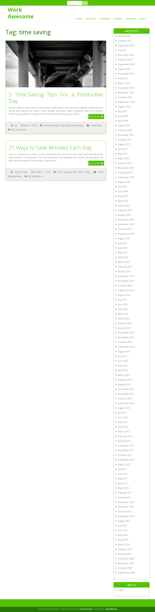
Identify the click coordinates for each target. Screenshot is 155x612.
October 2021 (125, 40)
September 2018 (126, 102)
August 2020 (124, 69)
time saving (77, 125)
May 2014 (123, 309)
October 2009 (125, 568)
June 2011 (123, 473)
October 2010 (125, 511)
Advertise (131, 18)
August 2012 (124, 408)
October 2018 (125, 97)
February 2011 (125, 492)
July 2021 (122, 50)
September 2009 (126, 572)
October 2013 (125, 342)
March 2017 (124, 158)
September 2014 (126, 290)
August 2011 (124, 464)
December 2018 (126, 87)
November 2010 (126, 506)
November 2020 (126, 54)
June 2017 (123, 149)
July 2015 (122, 243)
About (142, 18)
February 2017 (125, 163)
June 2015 (123, 247)
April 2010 (123, 539)
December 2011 (126, 445)
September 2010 (126, 516)
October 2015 (125, 229)
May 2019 (123, 78)
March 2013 (124, 375)
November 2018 (126, 92)
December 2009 (126, 558)
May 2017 (123, 153)
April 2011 (123, 483)
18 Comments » (35, 176)
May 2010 (123, 535)
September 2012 (126, 403)
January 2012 (124, 440)
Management (14, 176)
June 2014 (123, 304)
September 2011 (126, 459)
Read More (94, 116)
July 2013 (122, 356)
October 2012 (125, 398)
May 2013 (123, 365)
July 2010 (122, 525)
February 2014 (125, 323)
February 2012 (125, 436)
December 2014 (126, 276)
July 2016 (122, 186)
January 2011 (124, 497)
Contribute (104, 18)
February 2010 (125, 549)
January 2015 (124, 271)
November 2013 (126, 337)
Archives (118, 18)
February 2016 (125, 210)
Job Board (91, 18)
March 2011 (124, 488)
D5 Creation (86, 609)
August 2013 (124, 351)
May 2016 (123, 196)
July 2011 (122, 469)
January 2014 (124, 328)
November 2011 (126, 450)
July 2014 (122, 299)
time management (67, 172)
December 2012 (126, 389)
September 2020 (126, 64)
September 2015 (126, 233)
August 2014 (124, 295)
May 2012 (123, 422)
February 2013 (125, 379)
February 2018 (125, 130)
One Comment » (19, 129)
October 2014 (125, 285)
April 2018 (123, 120)
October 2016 (125, 172)
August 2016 (124, 182)
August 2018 (124, 106)
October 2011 (125, 455)
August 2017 (124, 144)
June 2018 (123, 116)
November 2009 (126, 563)
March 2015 (124, 262)
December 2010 (126, 502)
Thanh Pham (20, 172)
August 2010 (124, 521)
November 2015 (126, 224)
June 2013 (123, 360)
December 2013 (126, 332)
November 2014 (126, 280)
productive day (51, 125)
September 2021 (126, 45)
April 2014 (123, 313)
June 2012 (123, 417)
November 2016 (126, 167)
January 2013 (124, 384)
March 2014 (124, 318)
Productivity (65, 125)
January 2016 (124, 215)
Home (79, 18)
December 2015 (126, 219)
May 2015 (123, 252)
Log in (121, 589)
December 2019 (126, 73)
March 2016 (124, 205)
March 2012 (124, 431)
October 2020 (125, 59)
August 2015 (124, 238)
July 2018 (122, 111)
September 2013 (126, 346)
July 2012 (122, 412)
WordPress (111, 609)
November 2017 (126, 134)
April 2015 (123, 257)
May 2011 (123, 478)
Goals (100, 172)
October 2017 (125, 139)
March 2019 (124, 83)
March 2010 (124, 544)
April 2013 (123, 370)
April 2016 (123, 200)
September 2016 (126, 177)
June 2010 (123, 530)
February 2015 (125, 266)
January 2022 (124, 36)
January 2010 (124, 553)
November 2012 (126, 393)
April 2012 (123, 426)
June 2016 (123, 191)
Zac (16, 125)
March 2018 (124, 125)
